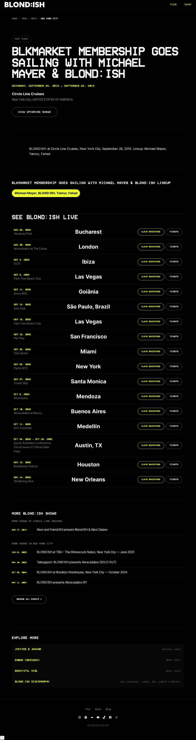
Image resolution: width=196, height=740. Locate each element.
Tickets (174, 232)
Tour (24, 18)
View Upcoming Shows (34, 112)
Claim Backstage (150, 232)
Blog (108, 709)
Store (98, 709)
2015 (34, 18)
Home (14, 18)
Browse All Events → (29, 599)
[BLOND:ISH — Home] (24, 4)
